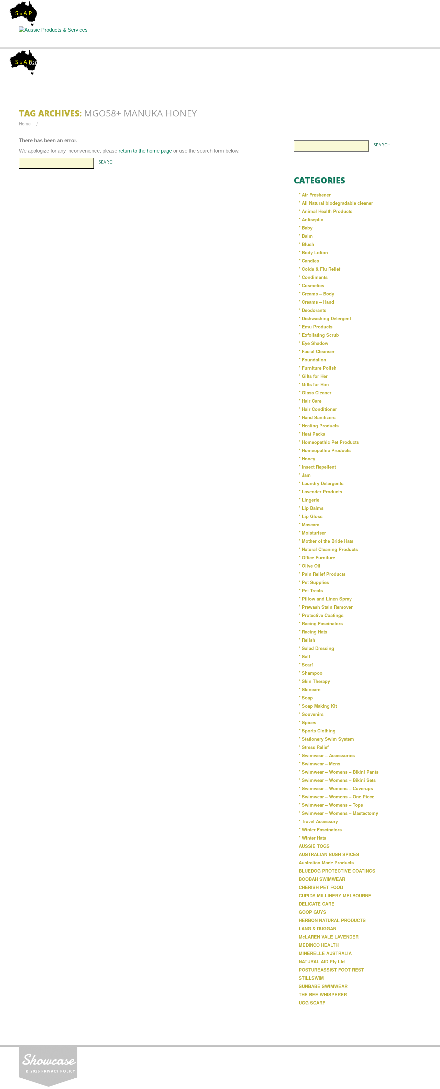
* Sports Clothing (317, 730)
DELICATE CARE (316, 903)
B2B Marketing (47, 63)
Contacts (334, 36)
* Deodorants (312, 310)
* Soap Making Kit (318, 706)
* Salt (304, 656)
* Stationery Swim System (326, 739)
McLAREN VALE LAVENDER (329, 936)
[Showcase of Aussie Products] (48, 1065)
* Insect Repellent (317, 466)
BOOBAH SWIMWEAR (322, 879)
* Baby (305, 227)
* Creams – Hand (316, 302)
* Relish (307, 640)
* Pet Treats (311, 590)
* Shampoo (310, 673)
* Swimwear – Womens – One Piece (336, 796)
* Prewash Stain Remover (326, 607)
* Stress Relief (314, 747)
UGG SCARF (312, 1002)
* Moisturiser (312, 532)
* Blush (306, 244)
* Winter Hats (312, 837)
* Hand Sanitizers (317, 417)
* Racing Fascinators (321, 623)
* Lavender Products (320, 491)
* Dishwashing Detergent (325, 318)
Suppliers (163, 36)
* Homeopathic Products (325, 450)
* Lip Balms (311, 508)
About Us (106, 36)
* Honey (307, 458)
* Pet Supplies (314, 582)
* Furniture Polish (318, 367)
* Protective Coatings (321, 615)
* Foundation (312, 359)
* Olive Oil (309, 565)
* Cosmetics (311, 285)
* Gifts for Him (314, 384)
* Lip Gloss (310, 516)
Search (220, 36)
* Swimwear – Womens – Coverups (336, 788)
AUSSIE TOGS (314, 846)
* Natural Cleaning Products (328, 549)
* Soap (306, 697)
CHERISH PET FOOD (321, 887)
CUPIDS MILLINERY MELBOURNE (335, 895)
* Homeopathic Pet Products (329, 442)
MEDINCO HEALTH (319, 945)
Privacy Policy (58, 1071)
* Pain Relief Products (322, 574)
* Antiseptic (311, 219)
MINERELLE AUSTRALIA (325, 953)
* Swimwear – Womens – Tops (331, 804)
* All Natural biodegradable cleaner (336, 203)
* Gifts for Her (313, 376)
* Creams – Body (316, 293)
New (278, 36)
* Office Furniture (317, 557)
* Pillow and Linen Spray (325, 598)
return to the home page (145, 151)
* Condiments (313, 277)
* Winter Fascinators (320, 829)
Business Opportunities (392, 39)
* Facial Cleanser (316, 351)
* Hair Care (310, 400)
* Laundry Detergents (321, 483)
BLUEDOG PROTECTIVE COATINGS (337, 870)
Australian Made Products (326, 862)
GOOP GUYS (312, 912)
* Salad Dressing (316, 648)
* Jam (305, 475)
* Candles (309, 260)
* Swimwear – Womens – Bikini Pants (338, 771)
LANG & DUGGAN (317, 928)
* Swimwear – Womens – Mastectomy (338, 813)
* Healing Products (319, 425)
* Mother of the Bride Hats (326, 541)
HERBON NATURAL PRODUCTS (332, 920)
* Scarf (306, 664)
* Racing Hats (313, 631)
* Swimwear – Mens (319, 763)
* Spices (307, 722)
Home (48, 36)
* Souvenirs (311, 714)
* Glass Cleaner (315, 392)
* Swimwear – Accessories (327, 755)
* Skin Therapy (314, 681)
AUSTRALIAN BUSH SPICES (329, 854)
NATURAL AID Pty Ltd (322, 961)
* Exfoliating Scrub (319, 335)
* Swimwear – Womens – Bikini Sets (337, 780)
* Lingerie (309, 499)
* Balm (306, 236)
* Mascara (309, 524)
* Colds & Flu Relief (319, 269)
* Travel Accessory (318, 821)
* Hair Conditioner (318, 409)
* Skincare (309, 689)
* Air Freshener (315, 194)
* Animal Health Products (325, 211)
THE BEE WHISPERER (323, 994)
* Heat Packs (312, 433)
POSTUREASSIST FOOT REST (331, 969)
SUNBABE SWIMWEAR (323, 986)
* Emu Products (315, 326)
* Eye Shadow (313, 343)
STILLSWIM (311, 978)
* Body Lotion (313, 252)
